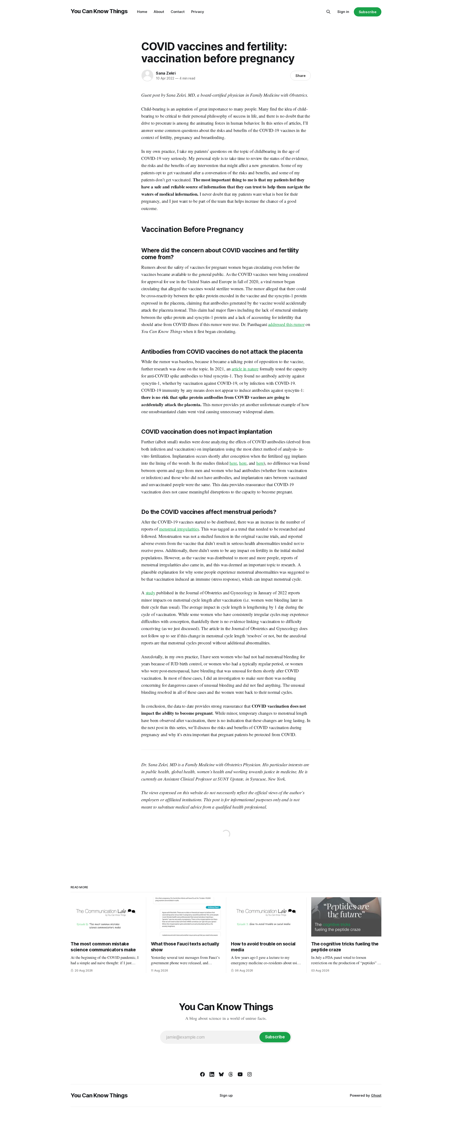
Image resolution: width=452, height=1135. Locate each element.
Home (142, 11)
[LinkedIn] (212, 1074)
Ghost (376, 1095)
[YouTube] (240, 1074)
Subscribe (367, 12)
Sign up (226, 1095)
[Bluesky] (221, 1074)
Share (300, 75)
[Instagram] (249, 1074)
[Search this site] (328, 12)
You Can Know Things (99, 11)
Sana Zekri (166, 73)
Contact (178, 11)
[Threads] (230, 1074)
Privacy (197, 11)
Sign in (343, 11)
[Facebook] (202, 1074)
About (159, 11)
